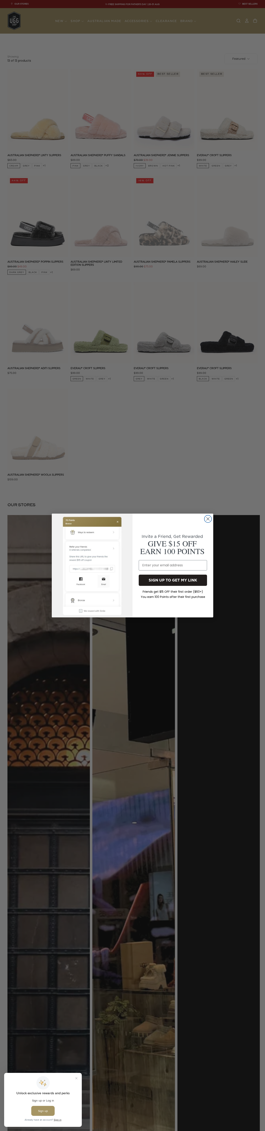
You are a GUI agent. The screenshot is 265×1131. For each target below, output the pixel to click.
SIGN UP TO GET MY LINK (173, 580)
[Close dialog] (208, 519)
